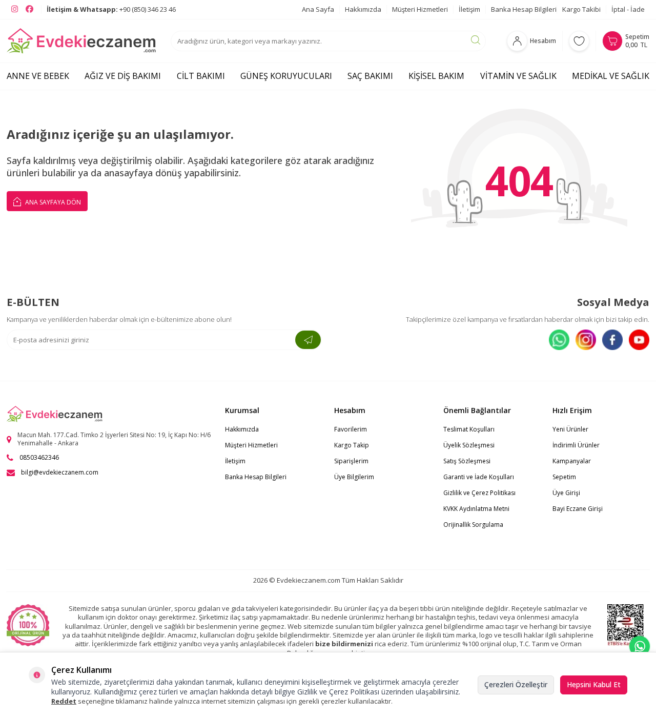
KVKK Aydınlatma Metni (476, 508)
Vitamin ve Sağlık (518, 75)
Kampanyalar (571, 461)
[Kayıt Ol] (308, 340)
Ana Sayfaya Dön (52, 202)
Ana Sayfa (318, 9)
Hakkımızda (363, 9)
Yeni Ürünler (570, 429)
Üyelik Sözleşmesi (469, 445)
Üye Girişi (566, 492)
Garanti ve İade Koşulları (478, 477)
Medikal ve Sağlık (610, 75)
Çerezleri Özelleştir (515, 684)
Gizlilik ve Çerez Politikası (479, 492)
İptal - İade (628, 9)
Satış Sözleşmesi (466, 461)
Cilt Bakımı (201, 75)
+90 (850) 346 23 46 (111, 9)
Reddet (63, 701)
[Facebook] (612, 340)
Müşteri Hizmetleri (420, 9)
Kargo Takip (351, 445)
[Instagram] (586, 340)
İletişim (469, 9)
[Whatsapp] (559, 340)
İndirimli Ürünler (576, 445)
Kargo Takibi (581, 9)
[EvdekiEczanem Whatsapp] (639, 646)
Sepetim (564, 477)
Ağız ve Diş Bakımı (123, 75)
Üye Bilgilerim (354, 477)
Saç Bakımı (370, 75)
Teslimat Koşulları (469, 429)
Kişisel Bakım (436, 75)
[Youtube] (639, 340)
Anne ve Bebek (38, 75)
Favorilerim (350, 429)
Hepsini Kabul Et (594, 684)
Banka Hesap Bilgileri (524, 9)
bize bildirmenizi (344, 643)
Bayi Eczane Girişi (577, 508)
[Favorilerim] (579, 41)
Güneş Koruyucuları (286, 75)
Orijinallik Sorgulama (473, 524)
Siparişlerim (351, 461)
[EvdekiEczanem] (82, 41)
